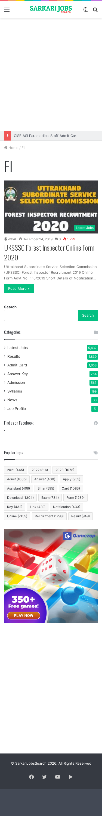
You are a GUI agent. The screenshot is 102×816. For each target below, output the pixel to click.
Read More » (19, 288)
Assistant (18, 488)
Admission (16, 382)
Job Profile (16, 408)
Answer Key (17, 374)
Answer (44, 479)
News (12, 400)
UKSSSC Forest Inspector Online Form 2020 (49, 252)
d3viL (12, 239)
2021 (15, 470)
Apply (71, 479)
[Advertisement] (51, 74)
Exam (50, 498)
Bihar (46, 488)
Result (80, 516)
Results (13, 356)
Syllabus (14, 391)
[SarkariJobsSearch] (51, 9)
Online (17, 516)
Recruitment (49, 516)
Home (12, 147)
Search (10, 307)
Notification (66, 507)
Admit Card (17, 365)
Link (37, 507)
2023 (64, 470)
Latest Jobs (17, 347)
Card (71, 488)
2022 (40, 470)
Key (14, 507)
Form (75, 498)
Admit (17, 479)
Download (20, 498)
